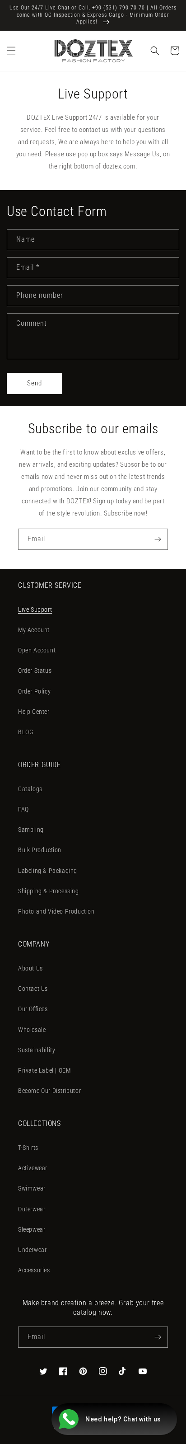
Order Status (34, 670)
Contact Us (33, 988)
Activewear (32, 1168)
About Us (30, 968)
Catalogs (30, 788)
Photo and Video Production (56, 911)
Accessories (34, 1270)
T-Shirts (28, 1147)
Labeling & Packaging (47, 870)
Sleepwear (31, 1229)
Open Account (37, 650)
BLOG (25, 732)
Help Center (34, 711)
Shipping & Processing (48, 891)
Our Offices (33, 1009)
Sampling (31, 829)
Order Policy (34, 691)
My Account (34, 629)
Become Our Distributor (49, 1090)
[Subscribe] (157, 539)
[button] (11, 51)
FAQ (23, 809)
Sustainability (36, 1050)
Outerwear (31, 1209)
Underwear (32, 1249)
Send (34, 383)
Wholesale (32, 1029)
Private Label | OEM (44, 1070)
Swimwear (32, 1188)
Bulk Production (39, 849)
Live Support (35, 609)
